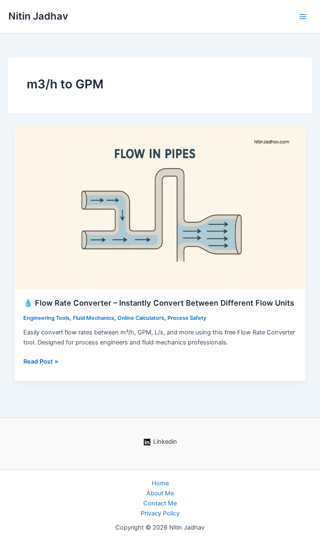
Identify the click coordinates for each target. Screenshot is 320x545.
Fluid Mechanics (93, 318)
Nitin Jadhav (38, 16)
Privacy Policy (160, 513)
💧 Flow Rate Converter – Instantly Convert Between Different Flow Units (158, 302)
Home (160, 483)
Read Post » (40, 362)
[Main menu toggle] (303, 16)
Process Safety (187, 318)
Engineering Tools (46, 318)
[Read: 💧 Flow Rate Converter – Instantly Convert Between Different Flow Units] (160, 206)
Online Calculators (141, 318)
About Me (160, 493)
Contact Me (160, 503)
